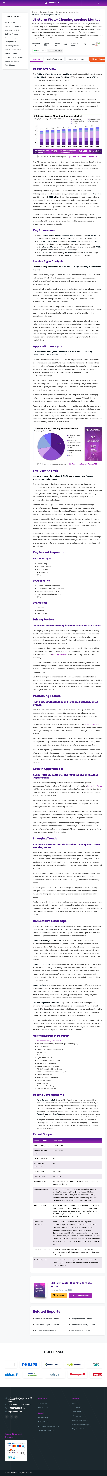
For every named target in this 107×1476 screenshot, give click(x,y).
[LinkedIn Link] (16, 1417)
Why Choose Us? (78, 1429)
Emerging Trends (11, 53)
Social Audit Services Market (47, 1319)
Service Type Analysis (13, 26)
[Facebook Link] (7, 1417)
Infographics (76, 1416)
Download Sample (80, 1295)
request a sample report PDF (84, 157)
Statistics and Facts (79, 1420)
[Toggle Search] (99, 3)
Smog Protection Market (81, 1319)
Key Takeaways (10, 22)
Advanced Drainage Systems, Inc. (50, 1041)
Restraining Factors (12, 46)
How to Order (43, 1407)
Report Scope (10, 65)
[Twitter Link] (11, 1417)
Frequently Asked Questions (48, 1426)
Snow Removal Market (80, 1331)
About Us (75, 1403)
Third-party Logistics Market (47, 1325)
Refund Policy (43, 1422)
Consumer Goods (46, 12)
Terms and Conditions (46, 1430)
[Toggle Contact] (103, 3)
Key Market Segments (13, 38)
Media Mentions (77, 1412)
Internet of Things (94, 786)
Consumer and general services (67, 12)
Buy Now (58, 1295)
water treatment (92, 724)
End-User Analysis (11, 34)
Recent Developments (13, 61)
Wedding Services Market (45, 1331)
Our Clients (76, 1407)
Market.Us (14, 1473)
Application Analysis (12, 30)
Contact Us (42, 1403)
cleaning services (59, 654)
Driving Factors (10, 42)
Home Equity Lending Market (83, 1325)
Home (34, 12)
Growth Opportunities (13, 50)
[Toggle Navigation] (4, 3)
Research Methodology (80, 1424)
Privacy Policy (43, 1418)
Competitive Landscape (14, 57)
